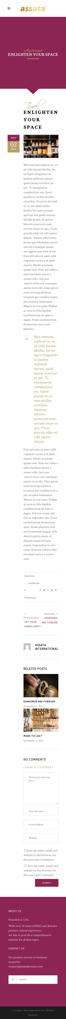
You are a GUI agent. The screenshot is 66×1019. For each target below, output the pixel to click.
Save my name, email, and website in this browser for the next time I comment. (41, 855)
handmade (34, 583)
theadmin (29, 576)
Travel (31, 105)
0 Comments (30, 594)
